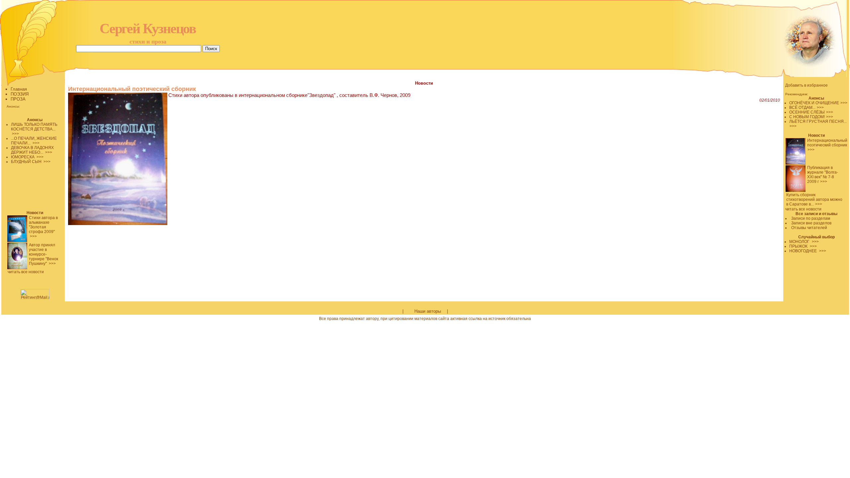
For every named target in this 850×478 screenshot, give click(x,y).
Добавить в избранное (806, 85)
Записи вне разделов (811, 223)
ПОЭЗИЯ (20, 94)
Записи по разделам (810, 218)
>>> (843, 103)
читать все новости (803, 209)
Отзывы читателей (809, 227)
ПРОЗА (18, 99)
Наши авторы (427, 311)
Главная (19, 89)
